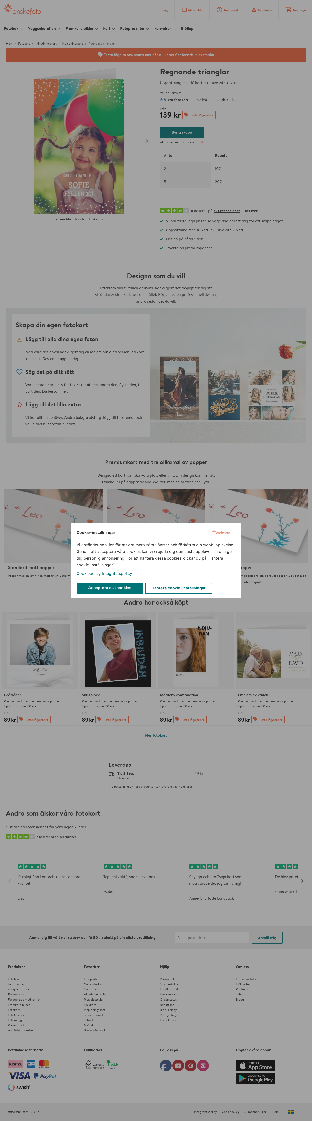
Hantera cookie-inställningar (178, 588)
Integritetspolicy (117, 573)
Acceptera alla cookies (109, 587)
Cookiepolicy (89, 573)
